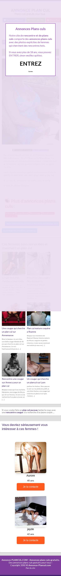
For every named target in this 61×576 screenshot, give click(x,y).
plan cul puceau (30, 410)
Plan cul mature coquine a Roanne (38, 330)
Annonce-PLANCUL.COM (15, 560)
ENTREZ (30, 63)
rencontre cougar (14, 412)
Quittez (30, 71)
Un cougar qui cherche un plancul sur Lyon (38, 381)
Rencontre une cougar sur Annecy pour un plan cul (13, 382)
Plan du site (30, 568)
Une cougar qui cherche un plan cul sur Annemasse (13, 332)
